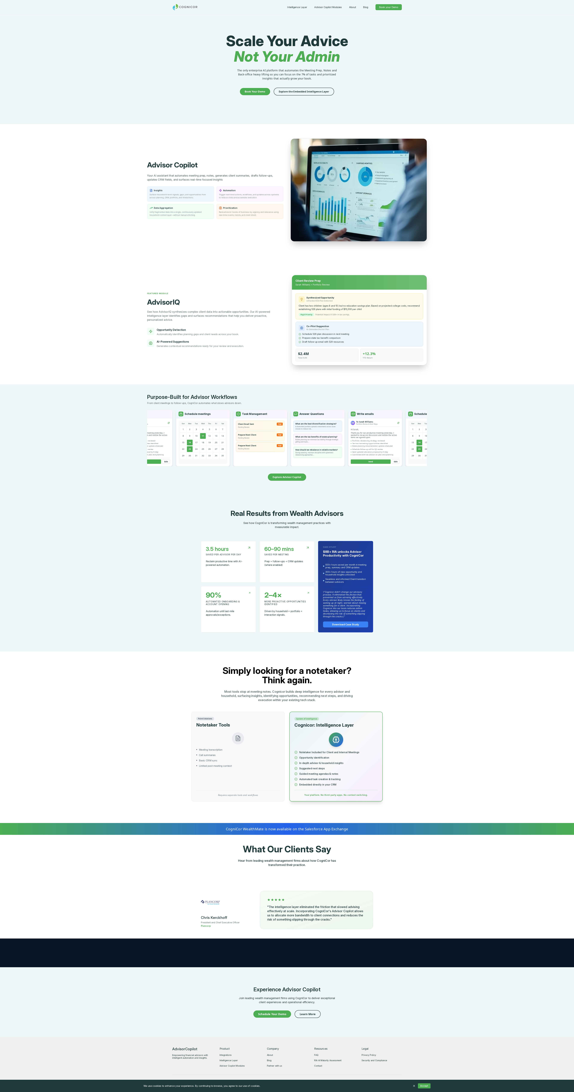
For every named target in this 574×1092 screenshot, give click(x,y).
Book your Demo (388, 7)
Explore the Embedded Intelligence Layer (304, 91)
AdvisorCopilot (184, 1049)
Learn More (308, 1014)
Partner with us (274, 1065)
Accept (424, 1086)
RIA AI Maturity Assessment (327, 1060)
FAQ (316, 1055)
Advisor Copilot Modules (328, 7)
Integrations (226, 1055)
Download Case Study (345, 624)
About (352, 7)
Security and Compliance (374, 1060)
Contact (318, 1065)
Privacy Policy (369, 1055)
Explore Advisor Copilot (287, 477)
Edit (365, 461)
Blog (365, 7)
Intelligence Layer (297, 7)
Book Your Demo (255, 91)
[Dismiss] (414, 1086)
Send (340, 461)
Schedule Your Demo (272, 1014)
